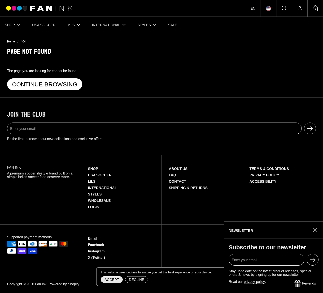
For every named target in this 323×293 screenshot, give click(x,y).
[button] (253, 8)
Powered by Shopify (63, 284)
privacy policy (254, 282)
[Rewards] (305, 283)
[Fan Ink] (38, 8)
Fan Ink (41, 284)
